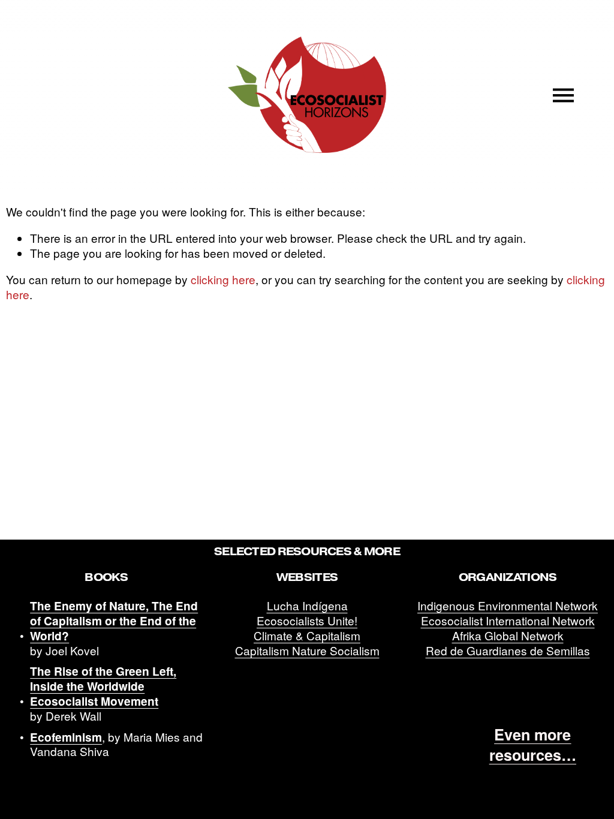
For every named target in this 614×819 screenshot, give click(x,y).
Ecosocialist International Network (508, 620)
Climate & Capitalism (307, 635)
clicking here (223, 279)
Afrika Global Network (508, 635)
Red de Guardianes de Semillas (508, 650)
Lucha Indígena (307, 605)
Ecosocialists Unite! (307, 620)
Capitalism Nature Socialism (307, 650)
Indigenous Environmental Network (507, 605)
